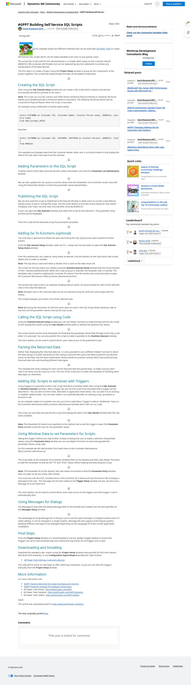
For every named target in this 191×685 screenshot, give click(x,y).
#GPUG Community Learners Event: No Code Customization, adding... (146, 109)
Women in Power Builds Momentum (152, 187)
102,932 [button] (152, 251)
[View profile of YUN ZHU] (135, 252)
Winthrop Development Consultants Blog (62, 12)
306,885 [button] (165, 231)
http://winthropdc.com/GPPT (58, 589)
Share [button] (108, 35)
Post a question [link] (173, 4)
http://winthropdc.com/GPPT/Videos (62, 595)
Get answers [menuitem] (84, 4)
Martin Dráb (144, 240)
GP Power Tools (103, 48)
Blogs (42, 12)
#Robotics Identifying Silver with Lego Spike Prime (145, 148)
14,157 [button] (51, 28)
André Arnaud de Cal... (149, 230)
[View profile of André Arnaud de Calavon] (135, 232)
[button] (148, 4)
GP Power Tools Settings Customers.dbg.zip (44, 560)
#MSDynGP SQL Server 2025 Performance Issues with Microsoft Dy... (147, 89)
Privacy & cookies (147, 666)
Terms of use (164, 666)
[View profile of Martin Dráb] (135, 242)
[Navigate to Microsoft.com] (13, 3)
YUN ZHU (143, 250)
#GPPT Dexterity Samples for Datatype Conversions (48, 586)
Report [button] (117, 35)
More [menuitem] (96, 4)
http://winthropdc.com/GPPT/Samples (65, 592)
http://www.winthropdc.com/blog (67, 604)
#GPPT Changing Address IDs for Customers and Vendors (143, 129)
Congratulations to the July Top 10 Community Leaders (154, 203)
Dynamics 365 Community (44, 3)
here (46, 613)
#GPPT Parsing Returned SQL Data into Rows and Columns (51, 584)
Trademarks (178, 666)
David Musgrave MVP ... (34, 28)
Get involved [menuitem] (68, 4)
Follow (148, 63)
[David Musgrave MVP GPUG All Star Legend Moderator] (20, 29)
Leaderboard (134, 260)
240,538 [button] (155, 241)
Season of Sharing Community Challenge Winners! (151, 170)
